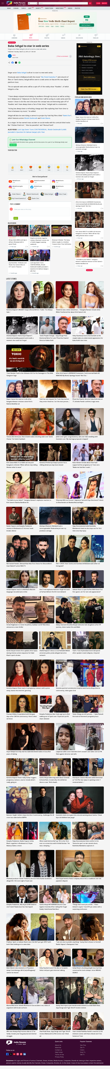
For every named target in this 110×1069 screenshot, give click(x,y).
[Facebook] (7, 1054)
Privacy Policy (59, 1057)
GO (90, 3)
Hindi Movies (12, 42)
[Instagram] (17, 1054)
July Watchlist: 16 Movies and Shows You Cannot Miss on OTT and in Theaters (17, 265)
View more (89, 270)
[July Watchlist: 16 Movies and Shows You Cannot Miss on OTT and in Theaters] (18, 255)
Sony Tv (82, 1052)
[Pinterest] (21, 1054)
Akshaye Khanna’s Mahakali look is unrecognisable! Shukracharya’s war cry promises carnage (88, 147)
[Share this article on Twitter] (16, 62)
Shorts (38, 8)
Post (15, 218)
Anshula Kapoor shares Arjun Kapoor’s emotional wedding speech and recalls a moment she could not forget (88, 175)
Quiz (29, 8)
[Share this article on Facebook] (12, 62)
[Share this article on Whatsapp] (19, 62)
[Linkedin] (24, 1054)
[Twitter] (11, 1054)
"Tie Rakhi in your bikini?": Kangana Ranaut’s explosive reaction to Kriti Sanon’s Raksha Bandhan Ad (89, 261)
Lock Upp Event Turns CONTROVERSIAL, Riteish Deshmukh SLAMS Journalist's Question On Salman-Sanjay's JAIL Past (39, 267)
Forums (15, 8)
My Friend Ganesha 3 (48, 77)
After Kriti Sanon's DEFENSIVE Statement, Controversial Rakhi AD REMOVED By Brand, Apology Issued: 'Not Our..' (89, 204)
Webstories (59, 8)
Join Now (13, 145)
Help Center (59, 1052)
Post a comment (63, 56)
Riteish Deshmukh (30, 118)
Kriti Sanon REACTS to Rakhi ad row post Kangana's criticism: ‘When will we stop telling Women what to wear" (88, 233)
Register (104, 3)
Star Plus (83, 1045)
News (9, 8)
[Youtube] (14, 1054)
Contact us (58, 1050)
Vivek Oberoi (45, 118)
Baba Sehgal (21, 73)
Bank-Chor (67, 115)
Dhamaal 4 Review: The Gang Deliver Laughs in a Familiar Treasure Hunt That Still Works (61, 242)
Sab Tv (82, 1054)
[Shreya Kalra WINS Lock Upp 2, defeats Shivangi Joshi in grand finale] (18, 230)
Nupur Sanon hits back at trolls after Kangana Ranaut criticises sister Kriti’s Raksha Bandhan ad (87, 119)
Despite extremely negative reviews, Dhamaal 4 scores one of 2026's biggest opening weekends (39, 241)
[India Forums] (16, 3)
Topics (23, 8)
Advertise (58, 1047)
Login (98, 3)
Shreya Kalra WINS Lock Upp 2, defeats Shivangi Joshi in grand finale (18, 242)
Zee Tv (82, 1047)
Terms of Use (59, 1054)
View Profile (15, 57)
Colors (82, 1050)
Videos (70, 8)
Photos (77, 8)
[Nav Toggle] (2, 3)
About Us (58, 1045)
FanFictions (49, 8)
